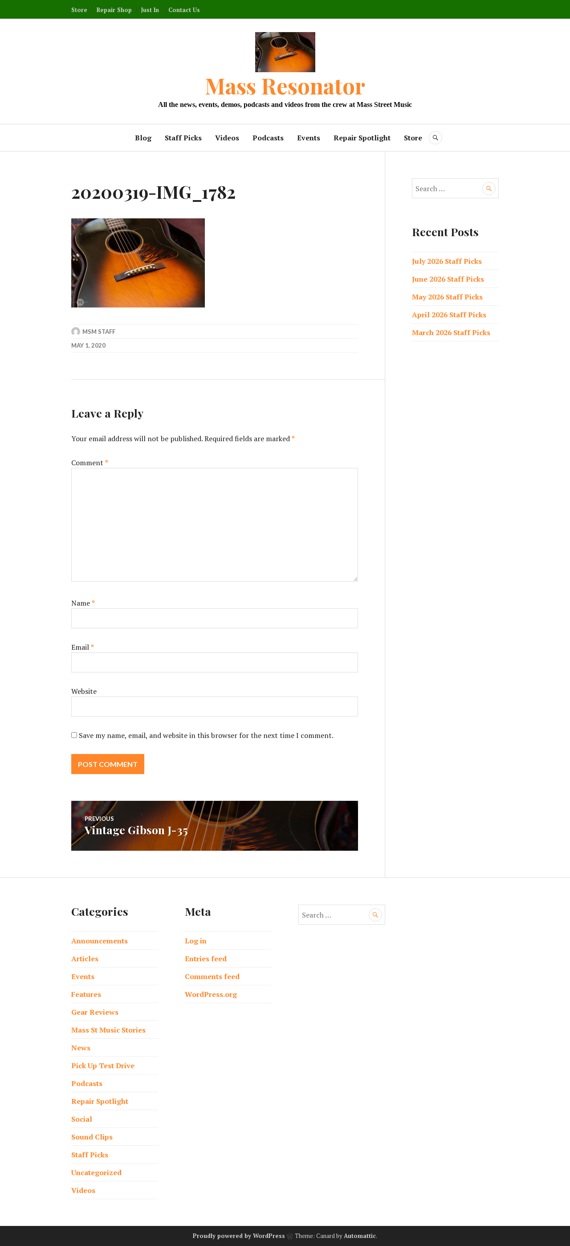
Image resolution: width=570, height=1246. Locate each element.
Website (84, 691)
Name (83, 603)
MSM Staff (98, 331)
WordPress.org (211, 994)
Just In (150, 10)
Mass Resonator (285, 85)
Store (79, 10)
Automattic (360, 1236)
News (80, 1048)
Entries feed (206, 958)
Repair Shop (114, 10)
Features (86, 994)
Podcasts (268, 138)
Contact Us (184, 10)
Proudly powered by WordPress (239, 1236)
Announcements (99, 941)
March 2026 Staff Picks (451, 332)
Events (308, 138)
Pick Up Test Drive (102, 1065)
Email (82, 647)
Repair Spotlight (362, 138)
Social (81, 1119)
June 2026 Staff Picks (448, 279)
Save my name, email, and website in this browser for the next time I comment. (206, 735)
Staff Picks (183, 138)
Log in (196, 941)
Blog (143, 138)
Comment (89, 462)
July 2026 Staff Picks (447, 261)
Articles (84, 958)
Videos (227, 138)
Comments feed (212, 976)
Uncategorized (96, 1172)
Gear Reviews (94, 1012)
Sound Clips (92, 1137)
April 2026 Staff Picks (449, 315)
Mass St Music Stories (108, 1030)
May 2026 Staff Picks (447, 297)
